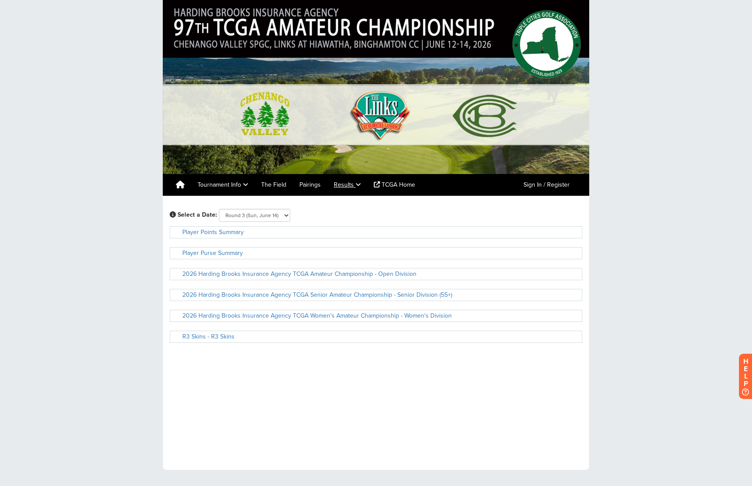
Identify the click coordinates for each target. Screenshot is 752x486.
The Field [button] (273, 184)
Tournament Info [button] (220, 184)
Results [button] (345, 184)
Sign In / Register (547, 184)
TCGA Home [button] (397, 184)
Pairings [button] (310, 184)
